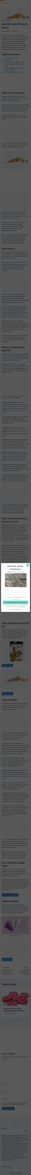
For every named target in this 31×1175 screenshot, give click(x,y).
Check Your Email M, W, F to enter (15, 602)
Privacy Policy (22, 606)
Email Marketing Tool (17, 609)
